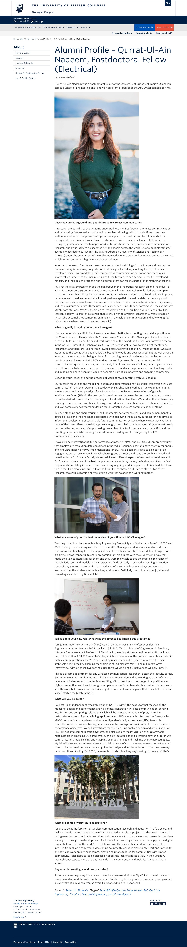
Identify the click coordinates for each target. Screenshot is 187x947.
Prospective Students (122, 33)
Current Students (144, 33)
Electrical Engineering (94, 894)
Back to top (19, 917)
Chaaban (75, 894)
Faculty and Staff (164, 33)
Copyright (57, 942)
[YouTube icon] (164, 905)
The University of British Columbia (19, 8)
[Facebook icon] (152, 905)
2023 (21, 39)
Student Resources (52, 27)
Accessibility (70, 942)
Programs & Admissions (26, 27)
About (84, 27)
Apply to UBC (163, 27)
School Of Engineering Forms (30, 73)
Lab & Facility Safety (25, 78)
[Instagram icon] (156, 905)
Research (71, 27)
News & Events (23, 53)
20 (36, 39)
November (29, 39)
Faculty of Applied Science (25, 903)
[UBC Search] (168, 3)
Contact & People (144, 27)
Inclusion (20, 68)
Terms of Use (44, 942)
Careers (20, 58)
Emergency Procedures (24, 942)
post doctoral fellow (120, 894)
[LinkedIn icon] (160, 905)
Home (15, 39)
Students (83, 890)
